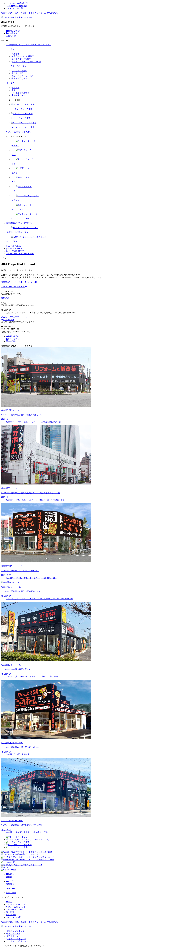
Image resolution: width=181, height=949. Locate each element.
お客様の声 (14, 248)
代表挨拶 (15, 54)
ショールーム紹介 (20, 254)
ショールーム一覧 (15, 8)
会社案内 (11, 83)
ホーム (9, 902)
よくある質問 (17, 73)
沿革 (14, 90)
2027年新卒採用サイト (21, 93)
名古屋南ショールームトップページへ (18, 282)
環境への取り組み (19, 78)
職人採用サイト (13, 936)
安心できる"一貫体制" (21, 59)
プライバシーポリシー (16, 939)
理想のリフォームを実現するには (26, 62)
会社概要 (15, 88)
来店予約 (12, 36)
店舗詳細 (5, 298)
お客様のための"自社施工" (23, 56)
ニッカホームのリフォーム (28, 45)
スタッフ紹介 (15, 251)
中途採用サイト (18, 95)
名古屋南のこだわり (19, 223)
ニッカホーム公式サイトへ (13, 287)
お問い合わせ (14, 31)
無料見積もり (13, 33)
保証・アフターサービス (22, 76)
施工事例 (13, 246)
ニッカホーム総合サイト (18, 3)
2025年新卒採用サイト (16, 931)
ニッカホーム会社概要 (17, 6)
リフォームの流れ (19, 71)
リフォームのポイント (19, 132)
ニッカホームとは (14, 49)
